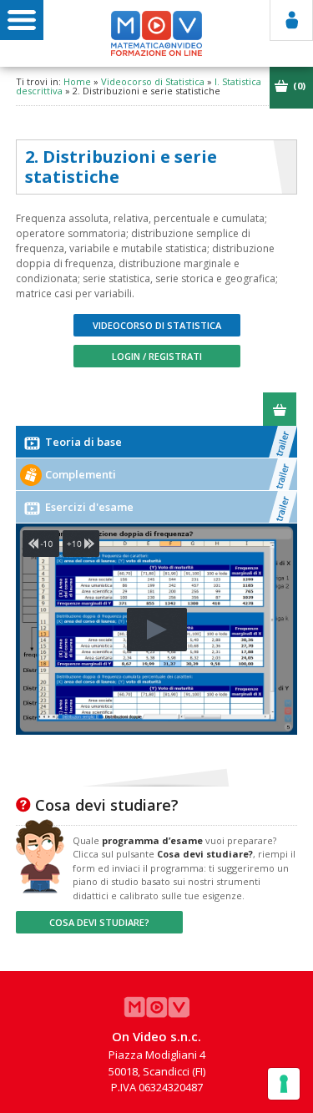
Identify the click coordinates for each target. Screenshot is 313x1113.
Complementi (79, 474)
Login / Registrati (157, 356)
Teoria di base (82, 441)
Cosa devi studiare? (99, 922)
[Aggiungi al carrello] (279, 409)
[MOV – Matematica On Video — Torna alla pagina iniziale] (157, 33)
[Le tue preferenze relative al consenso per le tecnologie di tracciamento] (284, 1084)
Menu (21, 20)
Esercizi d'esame (88, 506)
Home (77, 81)
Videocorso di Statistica (152, 81)
